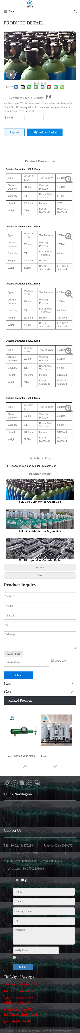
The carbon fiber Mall (20, 984)
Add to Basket (48, 132)
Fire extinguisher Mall (20, 991)
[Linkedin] (22, 783)
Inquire (14, 132)
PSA (43, 755)
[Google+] (14, 783)
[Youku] (29, 783)
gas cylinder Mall (17, 1021)
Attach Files (13, 653)
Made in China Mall (19, 1003)
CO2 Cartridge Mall (19, 1009)
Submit (18, 675)
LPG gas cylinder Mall (21, 1014)
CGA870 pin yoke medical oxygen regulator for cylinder (23, 755)
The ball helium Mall (20, 998)
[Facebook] (7, 783)
